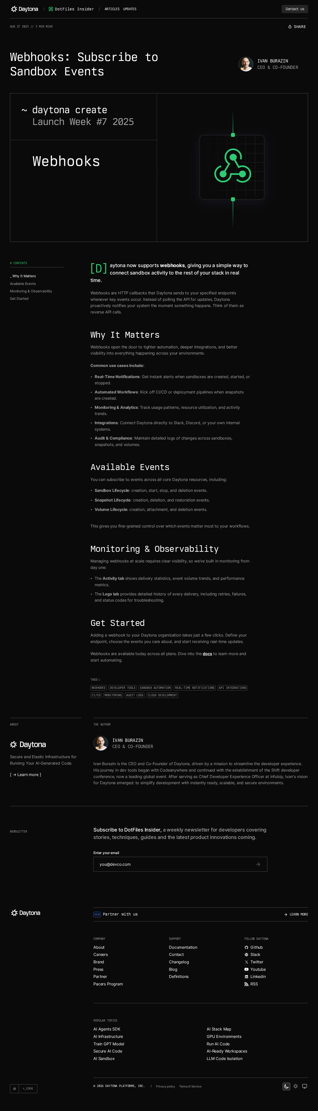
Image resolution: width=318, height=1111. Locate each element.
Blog (173, 969)
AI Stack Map (219, 1029)
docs (207, 653)
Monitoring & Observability (31, 291)
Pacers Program (108, 983)
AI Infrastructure (108, 1036)
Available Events (23, 283)
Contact (176, 954)
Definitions (179, 976)
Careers (100, 954)
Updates (129, 9)
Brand (98, 961)
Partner (100, 976)
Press (98, 969)
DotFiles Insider (74, 9)
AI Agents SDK (106, 1029)
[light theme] (295, 1086)
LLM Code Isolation (224, 1058)
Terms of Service (190, 1086)
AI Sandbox (104, 1058)
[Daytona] (24, 9)
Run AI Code (218, 1043)
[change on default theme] (304, 1086)
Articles (112, 9)
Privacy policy (165, 1086)
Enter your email (106, 853)
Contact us (295, 9)
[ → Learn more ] (25, 774)
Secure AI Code (107, 1051)
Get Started (19, 298)
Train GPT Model (108, 1043)
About (99, 947)
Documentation (183, 947)
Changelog (179, 961)
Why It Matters (24, 276)
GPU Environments (224, 1036)
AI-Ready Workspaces (227, 1051)
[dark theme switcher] (286, 1086)
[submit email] (258, 864)
